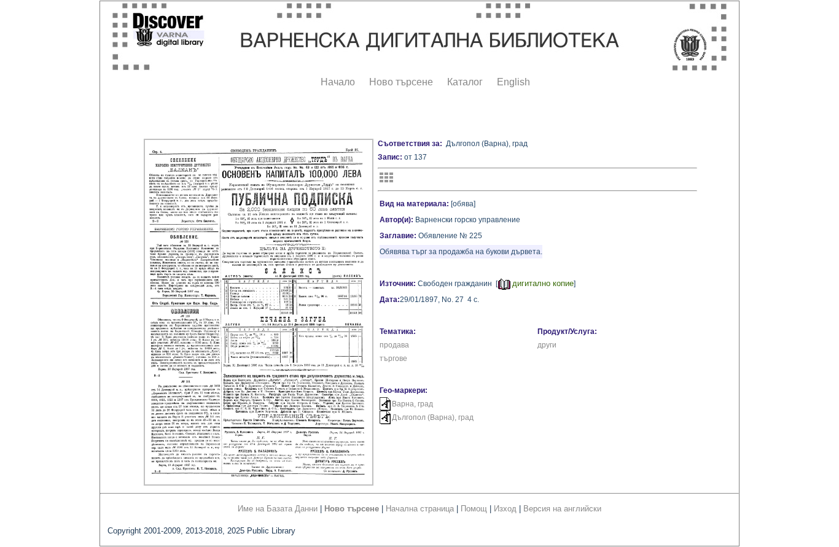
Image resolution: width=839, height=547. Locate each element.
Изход (505, 508)
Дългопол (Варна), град (433, 417)
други (546, 345)
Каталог (465, 82)
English (513, 82)
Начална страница (420, 508)
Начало (338, 82)
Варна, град (412, 404)
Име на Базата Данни (278, 508)
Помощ (474, 508)
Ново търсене (401, 82)
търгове (393, 358)
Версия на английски (562, 508)
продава (394, 345)
